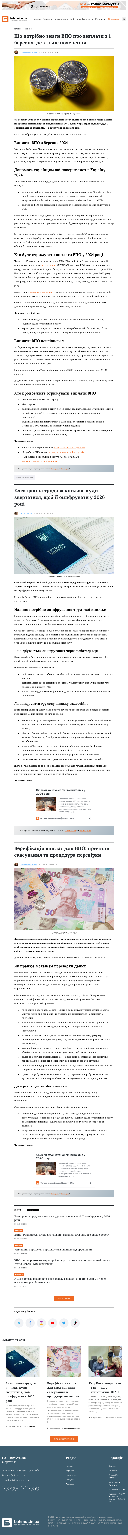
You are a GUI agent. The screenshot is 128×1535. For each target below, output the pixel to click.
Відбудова (75, 19)
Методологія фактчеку (114, 1483)
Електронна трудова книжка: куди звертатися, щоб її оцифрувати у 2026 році (62, 1218)
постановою (49, 265)
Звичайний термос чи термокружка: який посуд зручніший (53, 1249)
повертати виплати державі (69, 447)
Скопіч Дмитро (26, 513)
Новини (36, 19)
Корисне (47, 19)
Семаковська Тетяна (28, 52)
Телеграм (54, 469)
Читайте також (14, 1340)
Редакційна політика (113, 1476)
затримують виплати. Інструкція (65, 452)
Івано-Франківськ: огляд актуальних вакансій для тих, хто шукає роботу (62, 1234)
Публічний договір (117, 1489)
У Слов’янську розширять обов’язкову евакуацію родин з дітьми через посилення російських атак (60, 1280)
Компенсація (61, 19)
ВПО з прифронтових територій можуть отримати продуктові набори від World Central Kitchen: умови (62, 1262)
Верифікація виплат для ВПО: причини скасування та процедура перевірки (63, 1389)
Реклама (100, 19)
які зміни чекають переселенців (40, 460)
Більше (86, 19)
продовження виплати (42, 292)
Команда (112, 1466)
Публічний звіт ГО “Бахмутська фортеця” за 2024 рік (116, 1498)
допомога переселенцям (24, 477)
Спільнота (113, 19)
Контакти (112, 1471)
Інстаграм (65, 469)
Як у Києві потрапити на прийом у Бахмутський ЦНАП (104, 1387)
